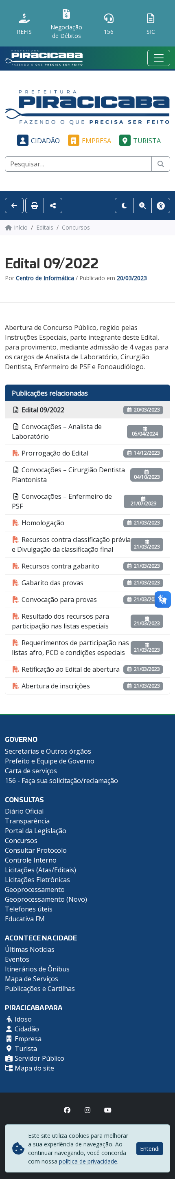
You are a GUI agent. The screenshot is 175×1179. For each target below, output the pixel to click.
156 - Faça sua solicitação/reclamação (61, 780)
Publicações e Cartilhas (40, 988)
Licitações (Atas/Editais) (40, 869)
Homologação (42, 522)
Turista (147, 140)
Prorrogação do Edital (54, 453)
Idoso (22, 1019)
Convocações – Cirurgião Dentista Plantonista (68, 474)
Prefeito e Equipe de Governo (49, 761)
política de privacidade (88, 1161)
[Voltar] (14, 205)
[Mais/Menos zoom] (142, 205)
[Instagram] (87, 1110)
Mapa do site (33, 1068)
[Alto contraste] (124, 205)
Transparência (27, 820)
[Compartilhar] (53, 205)
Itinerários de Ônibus (37, 968)
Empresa (96, 140)
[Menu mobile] (158, 58)
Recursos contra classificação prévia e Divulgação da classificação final (71, 544)
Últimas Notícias (30, 949)
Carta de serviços (31, 770)
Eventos (17, 959)
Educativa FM (25, 918)
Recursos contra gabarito (59, 566)
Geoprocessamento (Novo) (46, 899)
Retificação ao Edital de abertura (70, 669)
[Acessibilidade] (160, 205)
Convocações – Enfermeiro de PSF (62, 501)
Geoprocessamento (35, 889)
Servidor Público (38, 1058)
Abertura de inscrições (55, 685)
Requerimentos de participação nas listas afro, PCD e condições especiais (70, 647)
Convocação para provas (58, 599)
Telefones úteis (28, 909)
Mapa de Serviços (31, 978)
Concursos (21, 840)
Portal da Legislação (35, 830)
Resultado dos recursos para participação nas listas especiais (60, 621)
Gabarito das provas (51, 582)
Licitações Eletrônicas (37, 879)
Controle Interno (31, 860)
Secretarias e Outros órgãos (48, 751)
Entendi (150, 1148)
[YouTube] (107, 1110)
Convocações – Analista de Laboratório (57, 431)
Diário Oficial (24, 811)
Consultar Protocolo (36, 850)
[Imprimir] (34, 205)
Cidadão (45, 140)
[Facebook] (67, 1110)
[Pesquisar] (160, 164)
